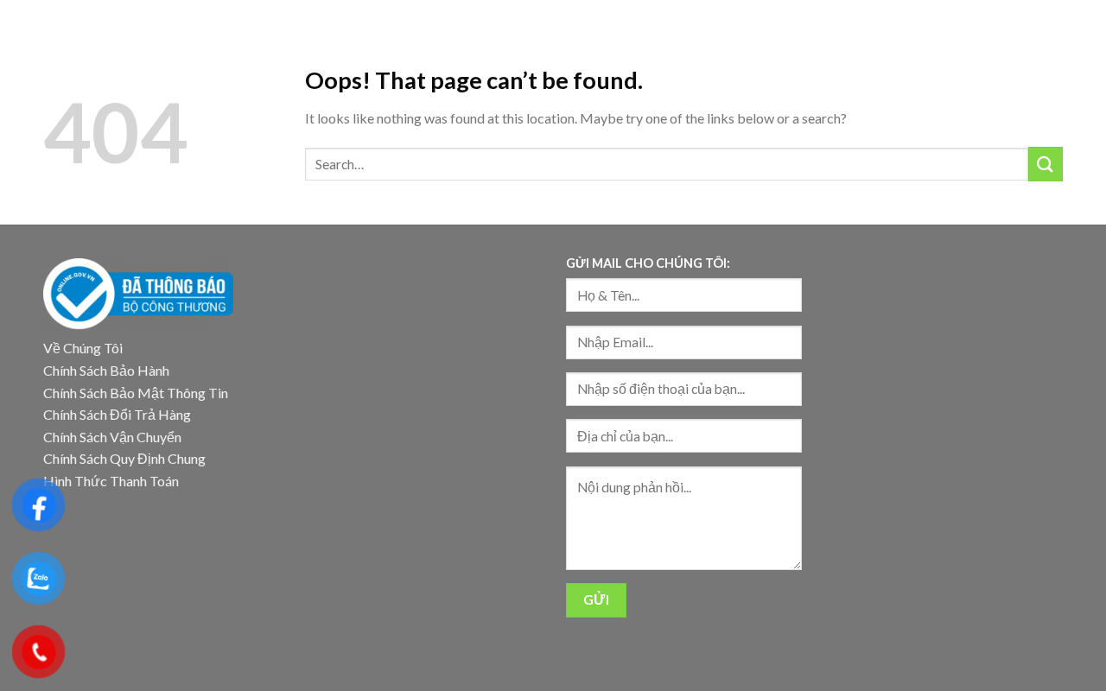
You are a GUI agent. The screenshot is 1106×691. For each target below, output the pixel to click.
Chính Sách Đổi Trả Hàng (117, 414)
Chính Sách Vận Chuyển (112, 436)
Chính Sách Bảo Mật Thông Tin (135, 392)
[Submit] (1045, 164)
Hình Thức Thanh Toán (111, 480)
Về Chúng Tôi (83, 347)
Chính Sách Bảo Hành (106, 370)
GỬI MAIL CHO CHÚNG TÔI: (648, 263)
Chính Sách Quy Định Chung (124, 458)
